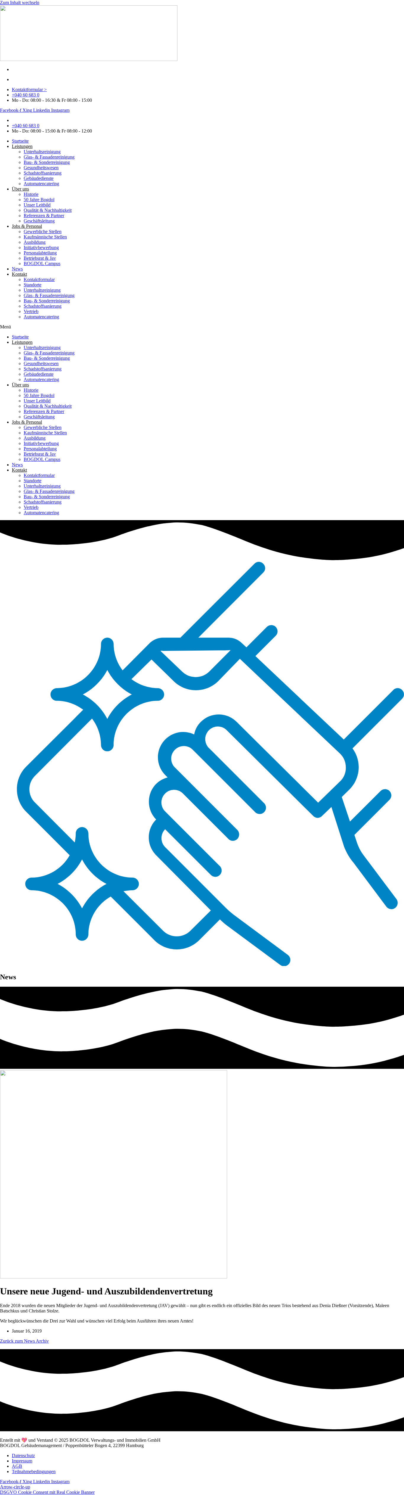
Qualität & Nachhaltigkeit (48, 210)
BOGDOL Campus (42, 263)
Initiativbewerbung (41, 247)
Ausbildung (35, 242)
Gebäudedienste (39, 178)
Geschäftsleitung (39, 220)
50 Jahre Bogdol (39, 199)
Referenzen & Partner (44, 215)
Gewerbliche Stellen (43, 231)
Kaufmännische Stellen (45, 236)
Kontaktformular (39, 279)
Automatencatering (41, 183)
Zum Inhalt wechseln (19, 2)
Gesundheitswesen (41, 167)
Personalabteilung (40, 252)
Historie (31, 194)
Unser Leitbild (37, 204)
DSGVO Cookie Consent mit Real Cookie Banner (47, 1492)
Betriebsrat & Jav (40, 258)
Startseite (20, 140)
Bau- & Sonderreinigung (47, 162)
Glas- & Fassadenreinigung (49, 156)
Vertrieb (31, 311)
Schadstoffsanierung (43, 172)
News (17, 268)
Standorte (32, 284)
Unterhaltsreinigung (42, 151)
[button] (202, 327)
